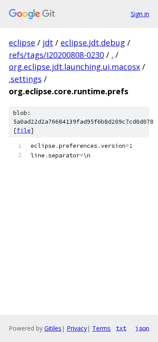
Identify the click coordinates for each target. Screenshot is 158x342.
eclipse (22, 42)
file (24, 130)
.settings (25, 79)
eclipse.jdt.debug (93, 42)
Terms (101, 328)
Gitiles (52, 328)
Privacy (77, 328)
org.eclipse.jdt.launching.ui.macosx (74, 66)
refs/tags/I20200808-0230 (56, 55)
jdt (48, 42)
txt (121, 328)
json (142, 328)
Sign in (140, 14)
